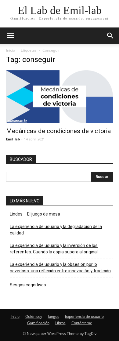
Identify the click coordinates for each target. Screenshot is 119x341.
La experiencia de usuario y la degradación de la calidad (56, 229)
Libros (60, 322)
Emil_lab (13, 139)
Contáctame (81, 322)
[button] (110, 35)
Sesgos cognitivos (28, 284)
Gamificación (17, 120)
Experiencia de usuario (84, 316)
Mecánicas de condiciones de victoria (58, 131)
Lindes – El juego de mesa (35, 214)
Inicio (10, 50)
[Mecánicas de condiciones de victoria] (59, 96)
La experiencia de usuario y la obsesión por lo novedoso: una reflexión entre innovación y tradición (60, 267)
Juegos (53, 316)
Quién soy (33, 316)
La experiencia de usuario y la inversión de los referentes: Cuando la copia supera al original (54, 248)
